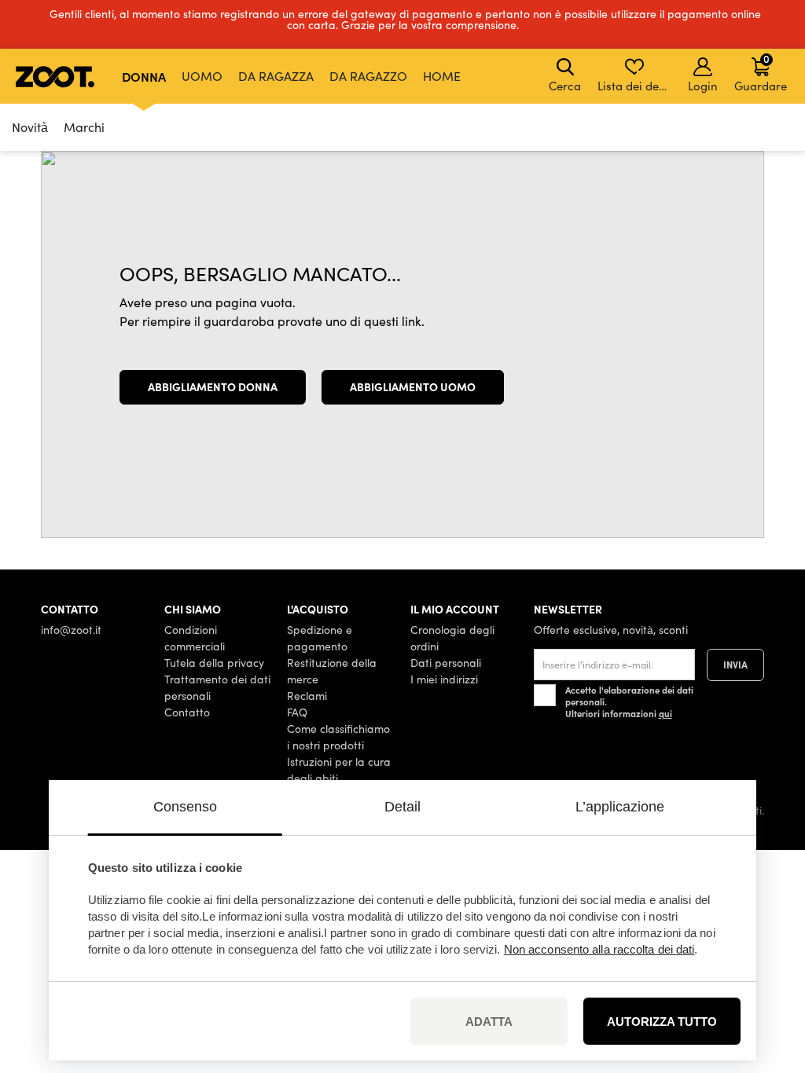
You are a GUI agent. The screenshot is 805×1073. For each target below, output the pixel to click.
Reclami (307, 695)
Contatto (187, 712)
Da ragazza (276, 76)
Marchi (84, 127)
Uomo (202, 76)
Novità (30, 127)
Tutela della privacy (214, 662)
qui (665, 713)
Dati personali (445, 662)
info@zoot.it (71, 629)
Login (703, 85)
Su (765, 978)
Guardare (760, 72)
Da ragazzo (368, 76)
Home (442, 76)
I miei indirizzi (444, 679)
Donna (144, 76)
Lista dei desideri (635, 85)
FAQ (297, 712)
